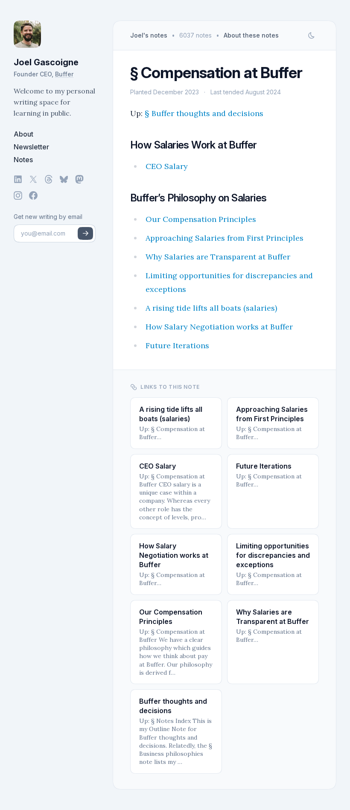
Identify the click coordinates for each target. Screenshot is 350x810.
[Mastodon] (79, 179)
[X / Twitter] (33, 179)
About (23, 134)
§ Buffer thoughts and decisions (204, 113)
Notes (23, 159)
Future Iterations (177, 345)
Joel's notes (148, 35)
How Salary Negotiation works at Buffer (219, 327)
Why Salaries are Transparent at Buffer (218, 257)
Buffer (64, 74)
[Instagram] (18, 195)
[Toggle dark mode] (311, 35)
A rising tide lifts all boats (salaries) (211, 308)
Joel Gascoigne (46, 62)
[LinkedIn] (18, 179)
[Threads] (48, 179)
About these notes (251, 35)
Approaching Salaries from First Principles (224, 238)
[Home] (55, 34)
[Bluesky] (64, 179)
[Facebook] (33, 195)
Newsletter (31, 147)
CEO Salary (167, 166)
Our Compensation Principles (201, 219)
